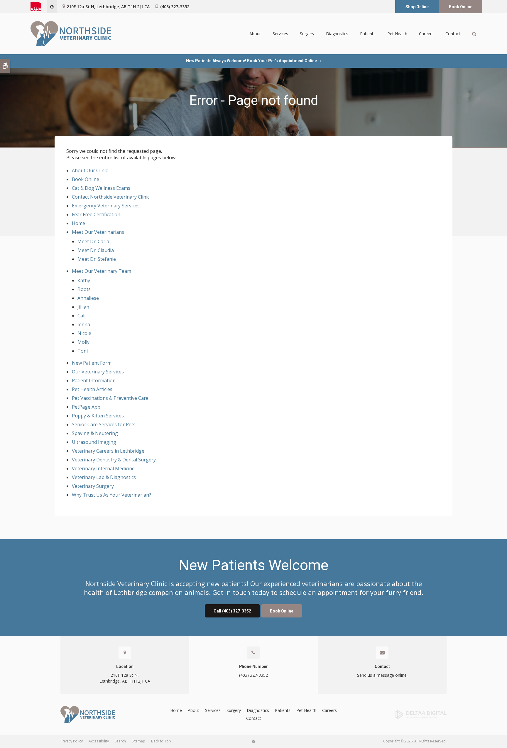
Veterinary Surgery (93, 486)
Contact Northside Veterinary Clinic (110, 197)
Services (213, 710)
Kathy (83, 280)
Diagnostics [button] (337, 33)
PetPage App (86, 407)
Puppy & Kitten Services (98, 415)
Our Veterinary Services (98, 371)
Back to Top (161, 741)
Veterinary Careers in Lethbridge (108, 451)
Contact (452, 33)
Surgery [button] (307, 33)
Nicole (84, 333)
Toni (82, 351)
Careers (426, 33)
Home (78, 223)
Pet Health (397, 33)
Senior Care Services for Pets (104, 424)
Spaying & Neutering (95, 433)
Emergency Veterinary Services (106, 205)
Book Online (460, 6)
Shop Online (417, 6)
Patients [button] (368, 33)
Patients (282, 710)
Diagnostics (258, 710)
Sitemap (138, 741)
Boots (84, 289)
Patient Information (94, 380)
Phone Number (253, 666)
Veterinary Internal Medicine (103, 468)
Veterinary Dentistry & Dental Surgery (114, 459)
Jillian (83, 307)
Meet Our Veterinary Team (101, 271)
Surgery (234, 710)
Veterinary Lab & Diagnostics (104, 477)
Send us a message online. (382, 675)
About (193, 710)
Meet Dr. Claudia (95, 250)
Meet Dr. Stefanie (96, 259)
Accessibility (99, 741)
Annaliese (88, 298)
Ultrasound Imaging (94, 442)
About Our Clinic (90, 170)
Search (120, 741)
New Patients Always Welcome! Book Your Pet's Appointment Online (251, 60)
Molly (83, 342)
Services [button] (280, 33)
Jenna (83, 324)
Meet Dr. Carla (93, 241)
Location (124, 666)
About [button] (255, 33)
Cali (81, 315)
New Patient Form (91, 363)
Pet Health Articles (92, 389)
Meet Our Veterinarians (98, 232)
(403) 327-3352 (174, 6)
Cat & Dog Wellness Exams (101, 188)
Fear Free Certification (96, 214)
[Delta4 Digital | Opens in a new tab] (403, 714)
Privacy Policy (71, 741)
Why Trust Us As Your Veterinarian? (111, 495)
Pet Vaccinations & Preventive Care (110, 398)
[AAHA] (39, 6)
